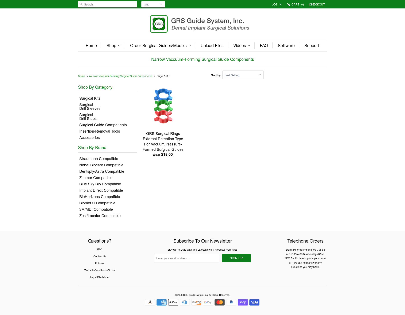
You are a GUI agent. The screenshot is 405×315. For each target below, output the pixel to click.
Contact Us (99, 256)
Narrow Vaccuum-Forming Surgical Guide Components (202, 59)
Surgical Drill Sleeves (89, 106)
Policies (99, 263)
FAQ (264, 45)
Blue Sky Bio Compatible (100, 183)
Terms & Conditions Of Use (99, 270)
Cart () (297, 4)
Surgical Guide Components (103, 124)
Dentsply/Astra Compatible (101, 171)
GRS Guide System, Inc (195, 294)
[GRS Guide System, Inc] (202, 25)
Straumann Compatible (98, 158)
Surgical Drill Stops (88, 116)
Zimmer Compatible (95, 177)
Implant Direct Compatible (101, 190)
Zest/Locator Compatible (100, 215)
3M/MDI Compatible (96, 209)
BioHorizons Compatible (99, 196)
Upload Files (212, 45)
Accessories (89, 137)
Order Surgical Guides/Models (158, 45)
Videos (239, 45)
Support (311, 45)
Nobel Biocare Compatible (101, 164)
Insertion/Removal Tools (99, 131)
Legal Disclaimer (99, 277)
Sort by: (216, 75)
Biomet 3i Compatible (97, 202)
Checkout (317, 4)
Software (286, 45)
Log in (276, 4)
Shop (111, 45)
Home (91, 45)
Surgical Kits (89, 98)
